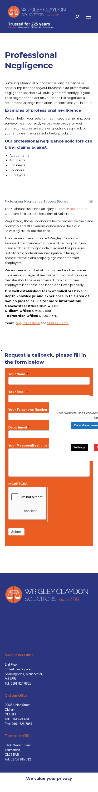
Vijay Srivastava (28, 323)
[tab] (49, 201)
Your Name (18, 374)
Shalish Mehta (58, 323)
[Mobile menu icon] (88, 16)
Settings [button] (79, 447)
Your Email (18, 392)
